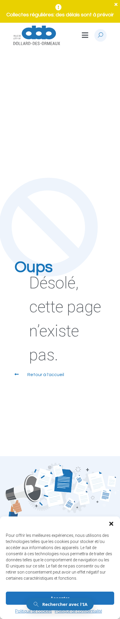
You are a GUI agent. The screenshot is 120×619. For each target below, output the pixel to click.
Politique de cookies (33, 611)
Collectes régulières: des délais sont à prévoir (60, 14)
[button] (111, 524)
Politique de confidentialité (78, 611)
